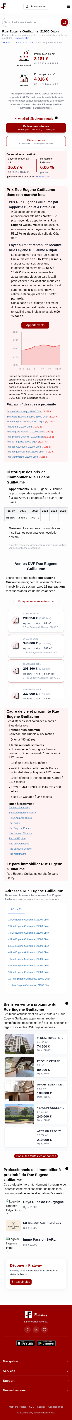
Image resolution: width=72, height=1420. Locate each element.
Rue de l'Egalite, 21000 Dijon (22, 441)
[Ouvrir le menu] (68, 6)
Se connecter (38, 6)
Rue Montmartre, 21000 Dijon (22, 456)
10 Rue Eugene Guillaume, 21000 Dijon (29, 978)
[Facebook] (27, 1329)
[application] (35, 351)
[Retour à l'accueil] (3, 6)
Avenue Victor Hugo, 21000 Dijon (24, 411)
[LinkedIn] (36, 1329)
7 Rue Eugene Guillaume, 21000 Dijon (28, 959)
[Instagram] (44, 1329)
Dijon (17, 211)
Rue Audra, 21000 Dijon (19, 426)
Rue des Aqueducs (19, 843)
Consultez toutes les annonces (36, 1156)
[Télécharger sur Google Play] (46, 1343)
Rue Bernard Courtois (20, 833)
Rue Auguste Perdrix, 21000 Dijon (25, 431)
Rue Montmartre (17, 853)
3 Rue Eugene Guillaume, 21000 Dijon (28, 932)
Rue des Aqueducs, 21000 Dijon (24, 446)
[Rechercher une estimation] (64, 22)
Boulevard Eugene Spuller (23, 812)
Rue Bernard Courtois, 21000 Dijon (25, 436)
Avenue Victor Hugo (19, 807)
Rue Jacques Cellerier (20, 848)
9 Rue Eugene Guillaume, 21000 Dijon (28, 972)
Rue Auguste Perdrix (20, 828)
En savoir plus (22, 38)
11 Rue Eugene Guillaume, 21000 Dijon (29, 985)
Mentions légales (17, 1407)
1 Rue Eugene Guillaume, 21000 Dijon (28, 919)
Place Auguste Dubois (20, 818)
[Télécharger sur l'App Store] (25, 1343)
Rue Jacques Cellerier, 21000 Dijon (25, 451)
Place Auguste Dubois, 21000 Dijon (25, 421)
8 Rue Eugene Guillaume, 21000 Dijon (28, 965)
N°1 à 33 (16, 909)
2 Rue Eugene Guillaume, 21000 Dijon (28, 926)
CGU (31, 1407)
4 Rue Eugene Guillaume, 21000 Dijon (28, 939)
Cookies (41, 1407)
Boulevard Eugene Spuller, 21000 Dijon (27, 416)
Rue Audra (14, 823)
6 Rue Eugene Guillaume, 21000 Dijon (28, 952)
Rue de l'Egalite (17, 838)
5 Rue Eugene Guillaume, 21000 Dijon (28, 946)
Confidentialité (55, 1407)
